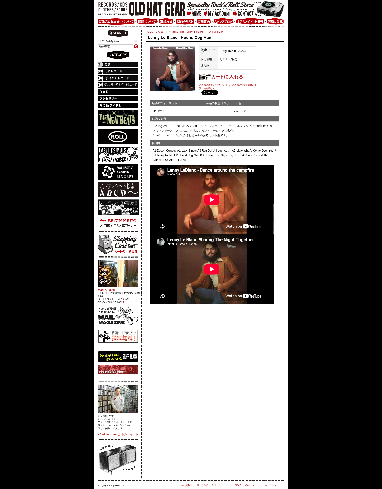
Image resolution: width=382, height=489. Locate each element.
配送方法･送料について (246, 485)
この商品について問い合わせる (214, 85)
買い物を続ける (207, 88)
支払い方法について (221, 485)
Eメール (127, 302)
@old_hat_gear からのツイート (118, 434)
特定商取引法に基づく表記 (194, 485)
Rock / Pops (177, 31)
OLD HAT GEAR (106, 290)
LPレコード (162, 31)
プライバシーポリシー (273, 485)
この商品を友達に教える (244, 85)
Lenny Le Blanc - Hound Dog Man (205, 31)
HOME (149, 31)
